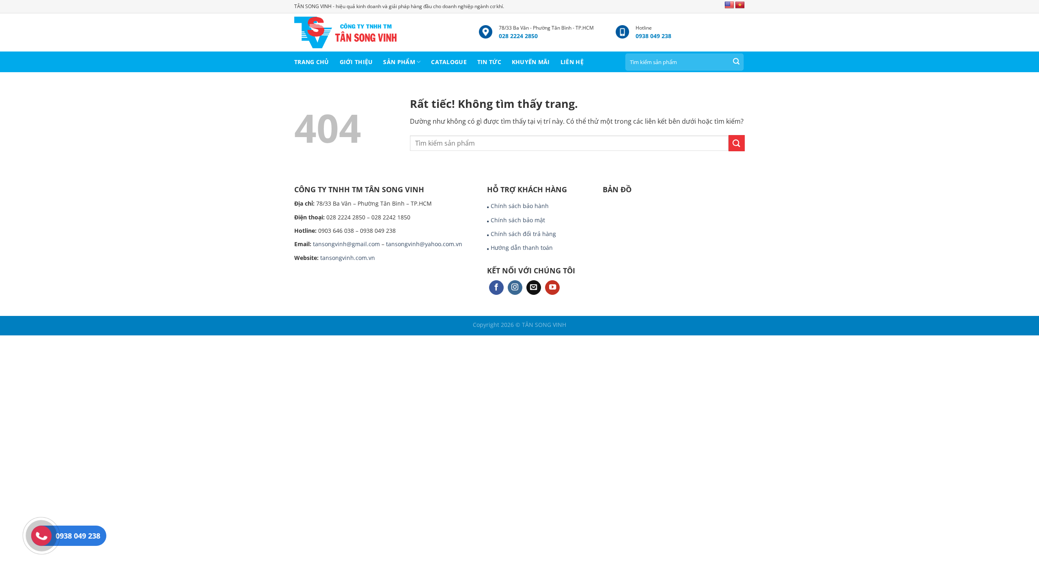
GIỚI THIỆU (356, 62)
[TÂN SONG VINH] (380, 32)
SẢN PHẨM (399, 62)
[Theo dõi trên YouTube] (552, 287)
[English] (729, 5)
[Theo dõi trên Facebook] (496, 287)
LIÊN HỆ (572, 62)
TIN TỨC (489, 62)
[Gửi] (736, 62)
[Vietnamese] (740, 5)
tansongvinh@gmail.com (346, 244)
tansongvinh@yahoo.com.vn (424, 244)
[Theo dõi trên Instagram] (515, 287)
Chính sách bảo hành (520, 206)
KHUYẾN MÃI (531, 62)
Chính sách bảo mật (518, 220)
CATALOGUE (449, 62)
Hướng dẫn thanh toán (522, 247)
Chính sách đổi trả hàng (523, 234)
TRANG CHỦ (311, 62)
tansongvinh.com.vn (347, 258)
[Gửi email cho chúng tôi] (533, 287)
